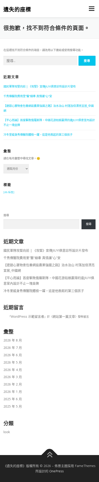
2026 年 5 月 (12, 362)
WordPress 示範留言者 (27, 316)
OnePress (56, 471)
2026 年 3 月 (12, 377)
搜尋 (6, 215)
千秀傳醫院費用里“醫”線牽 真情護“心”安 (27, 96)
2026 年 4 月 (12, 369)
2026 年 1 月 (12, 391)
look (6, 432)
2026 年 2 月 (12, 384)
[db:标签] (8, 192)
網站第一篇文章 (63, 316)
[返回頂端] (49, 455)
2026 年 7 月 (12, 347)
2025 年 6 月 (12, 399)
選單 (90, 9)
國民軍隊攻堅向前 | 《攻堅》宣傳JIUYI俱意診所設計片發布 (39, 86)
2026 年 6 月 (12, 355)
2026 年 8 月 (12, 340)
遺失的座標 (17, 9)
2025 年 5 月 (12, 406)
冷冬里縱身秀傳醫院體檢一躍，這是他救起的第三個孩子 (38, 135)
